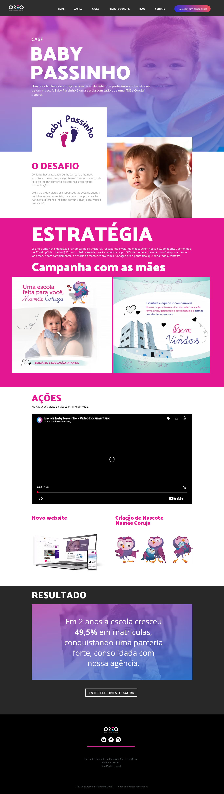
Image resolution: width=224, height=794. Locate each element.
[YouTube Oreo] (103, 739)
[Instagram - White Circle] (118, 739)
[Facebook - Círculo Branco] (111, 739)
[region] (112, 642)
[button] (192, 8)
